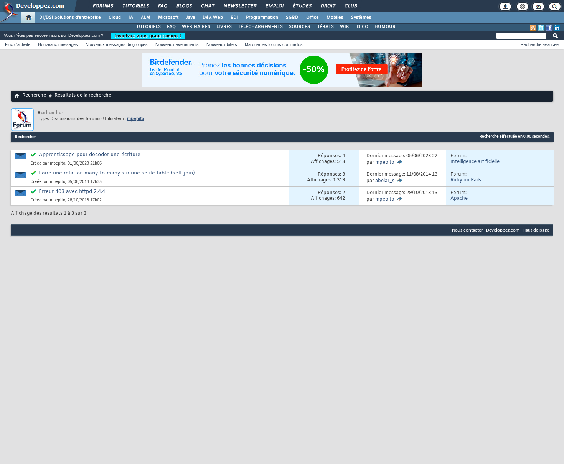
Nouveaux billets (221, 44)
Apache (459, 199)
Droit (328, 6)
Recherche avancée (540, 44)
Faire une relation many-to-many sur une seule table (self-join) (117, 173)
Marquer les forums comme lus (274, 44)
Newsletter (240, 6)
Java (190, 17)
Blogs (183, 6)
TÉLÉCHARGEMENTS (260, 27)
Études (302, 6)
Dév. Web (213, 17)
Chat (207, 6)
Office (312, 17)
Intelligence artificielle (475, 162)
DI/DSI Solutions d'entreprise (70, 17)
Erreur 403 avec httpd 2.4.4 (72, 191)
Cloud (115, 17)
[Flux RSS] (533, 28)
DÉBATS (325, 27)
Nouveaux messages (58, 44)
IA (131, 17)
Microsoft (168, 17)
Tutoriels (135, 6)
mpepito (57, 163)
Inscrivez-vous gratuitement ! (148, 35)
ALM (145, 17)
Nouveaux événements (177, 44)
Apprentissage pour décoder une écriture (89, 154)
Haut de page (536, 230)
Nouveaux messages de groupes (117, 44)
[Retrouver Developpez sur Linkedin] (557, 28)
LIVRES (224, 27)
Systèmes (361, 17)
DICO (362, 27)
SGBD (292, 17)
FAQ (162, 6)
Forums (103, 6)
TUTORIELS (148, 27)
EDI (234, 17)
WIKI (345, 27)
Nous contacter (467, 230)
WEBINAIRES (196, 27)
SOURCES (299, 27)
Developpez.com (502, 230)
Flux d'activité (17, 44)
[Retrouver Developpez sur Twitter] (541, 28)
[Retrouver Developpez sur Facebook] (549, 28)
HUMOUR (385, 27)
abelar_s (384, 181)
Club (350, 6)
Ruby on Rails (465, 180)
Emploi (274, 6)
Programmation (262, 17)
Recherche (34, 95)
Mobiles (335, 17)
